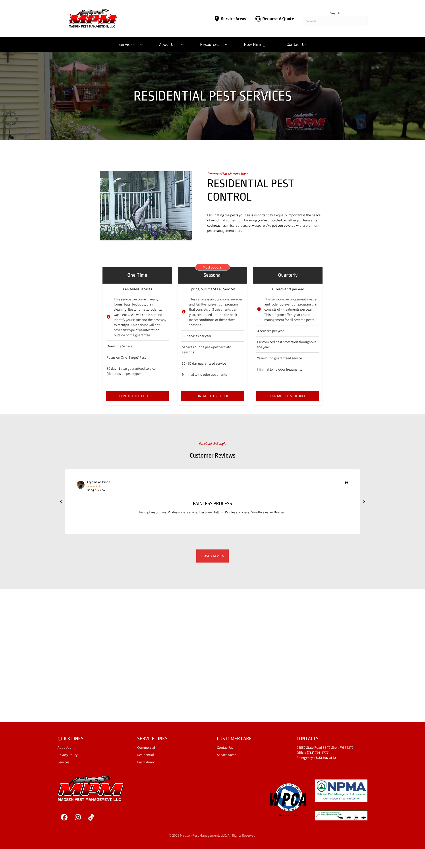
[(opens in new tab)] (288, 799)
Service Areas (226, 754)
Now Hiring (254, 44)
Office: (312, 752)
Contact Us (296, 44)
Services (126, 44)
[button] (141, 44)
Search (335, 13)
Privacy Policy (67, 754)
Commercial (146, 747)
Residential (145, 754)
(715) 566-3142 (325, 757)
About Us (167, 44)
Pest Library (146, 762)
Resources (209, 44)
